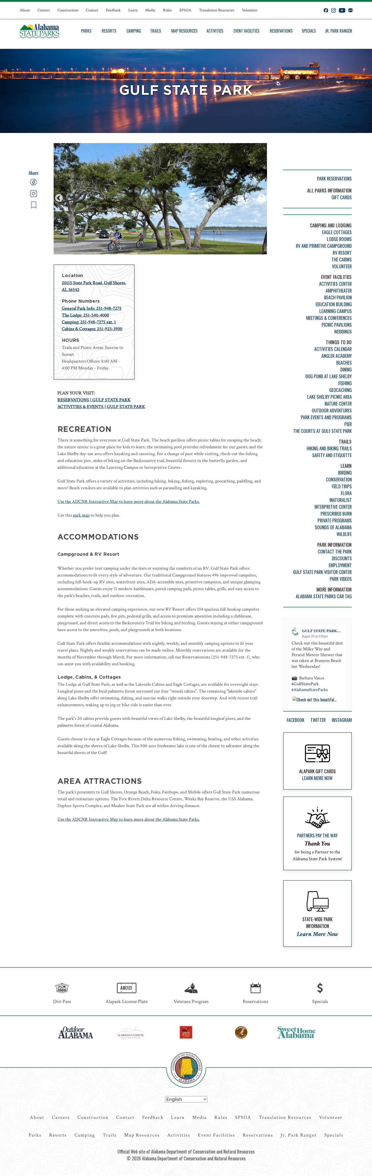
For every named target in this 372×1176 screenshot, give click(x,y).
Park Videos (341, 578)
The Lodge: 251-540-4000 (85, 315)
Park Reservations (334, 178)
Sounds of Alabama (333, 527)
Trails (155, 31)
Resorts (109, 31)
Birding (345, 472)
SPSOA (185, 10)
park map (81, 515)
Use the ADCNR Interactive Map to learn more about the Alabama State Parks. (128, 501)
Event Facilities (246, 31)
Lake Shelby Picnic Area (329, 396)
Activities (214, 31)
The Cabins (342, 259)
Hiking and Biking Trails (329, 448)
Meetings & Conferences (329, 318)
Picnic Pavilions (337, 324)
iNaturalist (340, 500)
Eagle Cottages (337, 232)
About (25, 10)
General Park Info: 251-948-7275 (91, 308)
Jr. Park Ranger (338, 31)
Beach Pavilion (338, 297)
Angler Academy (336, 355)
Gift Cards (342, 197)
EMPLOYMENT (340, 565)
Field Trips (342, 486)
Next (261, 198)
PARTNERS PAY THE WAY (317, 835)
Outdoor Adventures (332, 410)
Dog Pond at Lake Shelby (328, 376)
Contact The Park (335, 551)
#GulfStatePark (305, 684)
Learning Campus (335, 311)
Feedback (113, 10)
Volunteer (250, 10)
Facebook (295, 720)
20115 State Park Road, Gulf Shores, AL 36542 (94, 286)
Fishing (345, 383)
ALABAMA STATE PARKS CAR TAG (324, 596)
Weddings (343, 331)
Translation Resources (216, 10)
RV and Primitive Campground (324, 245)
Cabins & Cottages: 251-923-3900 (92, 329)
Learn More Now (317, 778)
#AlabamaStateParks (310, 690)
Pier (348, 424)
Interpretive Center (333, 506)
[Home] (39, 31)
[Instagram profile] (333, 10)
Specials (309, 31)
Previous (59, 198)
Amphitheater (339, 290)
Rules (167, 10)
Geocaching (340, 390)
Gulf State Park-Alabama (330, 631)
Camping (134, 31)
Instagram (342, 720)
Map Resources (184, 31)
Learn (133, 10)
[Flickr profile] (350, 10)
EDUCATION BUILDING (334, 304)
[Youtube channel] (342, 10)
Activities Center (335, 283)
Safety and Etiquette (332, 455)
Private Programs (335, 520)
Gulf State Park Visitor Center (322, 572)
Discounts (342, 558)
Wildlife (344, 534)
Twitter (318, 720)
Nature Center (338, 403)
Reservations (281, 31)
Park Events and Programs (326, 417)
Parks (86, 31)
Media (150, 10)
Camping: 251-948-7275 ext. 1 (89, 322)
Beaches (344, 362)
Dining (346, 369)
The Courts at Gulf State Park (322, 431)
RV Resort (342, 252)
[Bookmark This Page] (34, 207)
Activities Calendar (333, 349)
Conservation (339, 479)
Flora (346, 493)
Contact (92, 10)
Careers (43, 10)
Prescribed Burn (336, 513)
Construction (67, 10)
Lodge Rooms (339, 239)
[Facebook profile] (326, 10)
